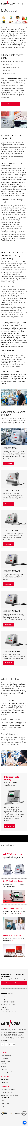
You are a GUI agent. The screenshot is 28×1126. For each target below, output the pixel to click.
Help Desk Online (6, 1055)
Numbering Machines (7, 1072)
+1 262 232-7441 (6, 1009)
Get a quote (10, 104)
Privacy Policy (5, 1103)
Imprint (3, 1100)
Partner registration (6, 1079)
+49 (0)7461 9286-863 (8, 1002)
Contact (3, 1064)
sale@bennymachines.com (9, 1004)
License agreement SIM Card (9, 1095)
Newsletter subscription (14, 983)
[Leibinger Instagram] (10, 1044)
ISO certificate (5, 1098)
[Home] (8, 3)
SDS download (5, 1061)
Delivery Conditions (6, 1092)
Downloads (4, 1058)
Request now (9, 826)
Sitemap (3, 1066)
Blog (2, 1106)
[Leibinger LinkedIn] (6, 1044)
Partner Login (5, 1082)
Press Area (4, 1069)
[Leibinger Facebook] (13, 1044)
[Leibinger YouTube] (2, 1044)
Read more (8, 463)
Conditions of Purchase (8, 1089)
